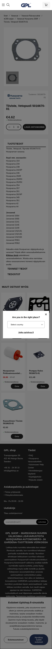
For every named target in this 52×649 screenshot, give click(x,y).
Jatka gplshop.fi (26, 332)
